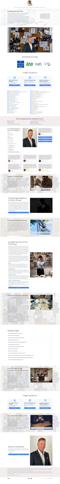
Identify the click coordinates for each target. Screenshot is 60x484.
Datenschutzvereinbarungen (49, 478)
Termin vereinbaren (45, 85)
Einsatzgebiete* (36, 7)
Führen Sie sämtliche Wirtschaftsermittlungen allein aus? (15, 359)
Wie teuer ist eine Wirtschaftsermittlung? (13, 335)
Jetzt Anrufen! (18, 212)
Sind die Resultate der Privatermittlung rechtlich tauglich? (16, 346)
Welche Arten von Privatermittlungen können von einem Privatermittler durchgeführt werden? (20, 355)
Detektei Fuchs (16, 7)
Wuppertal (26, 376)
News (44, 7)
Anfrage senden (30, 85)
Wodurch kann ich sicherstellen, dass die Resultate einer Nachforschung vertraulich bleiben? (20, 357)
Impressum (45, 478)
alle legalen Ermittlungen (22, 224)
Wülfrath (17, 384)
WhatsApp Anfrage (45, 141)
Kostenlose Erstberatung (45, 137)
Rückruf (19, 454)
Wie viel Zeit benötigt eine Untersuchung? (13, 344)
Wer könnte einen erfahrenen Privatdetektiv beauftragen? (16, 337)
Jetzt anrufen (14, 85)
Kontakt (41, 7)
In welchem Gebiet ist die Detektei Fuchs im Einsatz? (15, 333)
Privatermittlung (23, 7)
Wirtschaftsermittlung (30, 7)
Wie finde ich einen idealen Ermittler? (13, 348)
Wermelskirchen (12, 384)
